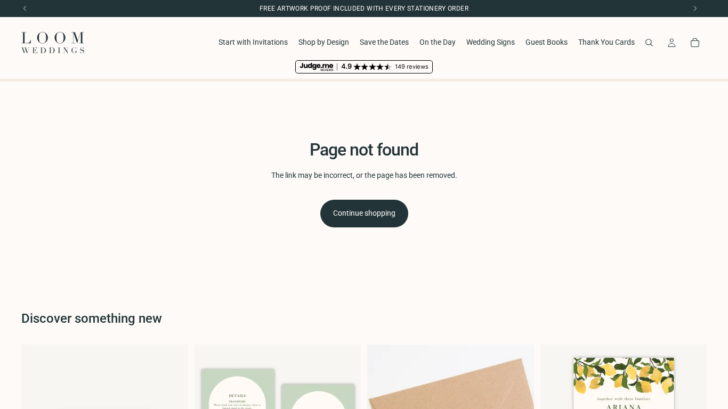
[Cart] (695, 42)
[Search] (649, 42)
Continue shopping (364, 213)
